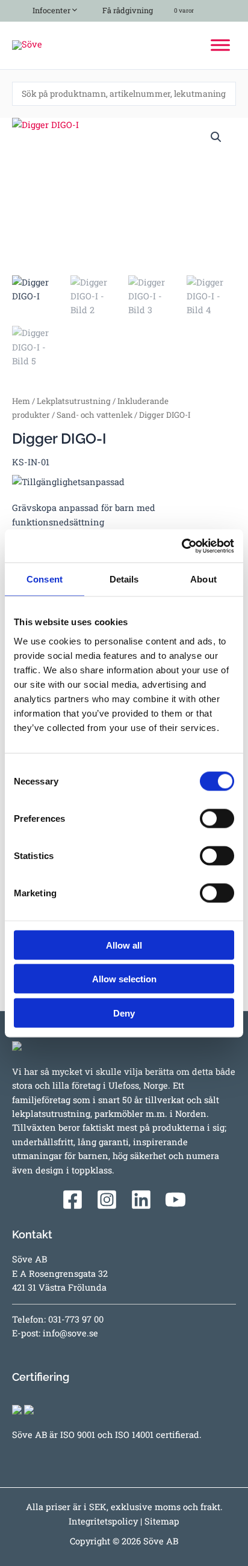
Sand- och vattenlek (94, 414)
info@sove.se (70, 1333)
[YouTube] (175, 1199)
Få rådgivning (127, 10)
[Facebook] (72, 1199)
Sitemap (161, 1521)
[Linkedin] (141, 1199)
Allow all (124, 945)
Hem (21, 401)
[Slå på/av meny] (72, 8)
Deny (124, 1013)
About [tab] (203, 579)
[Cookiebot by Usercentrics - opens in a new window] (181, 546)
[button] (216, 137)
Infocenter (49, 10)
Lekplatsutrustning (74, 401)
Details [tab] (124, 579)
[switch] (217, 818)
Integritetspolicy (103, 1521)
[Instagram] (106, 1199)
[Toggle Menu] (220, 44)
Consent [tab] (44, 579)
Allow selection (124, 979)
